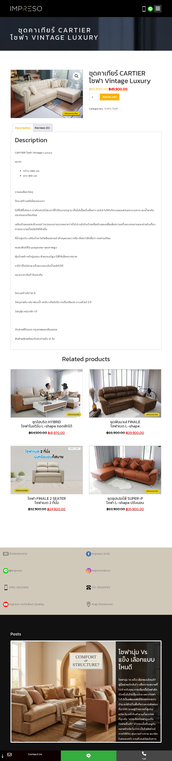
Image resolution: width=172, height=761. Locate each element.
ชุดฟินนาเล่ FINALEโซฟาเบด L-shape (125, 424)
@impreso (15, 570)
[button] (76, 76)
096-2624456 (18, 587)
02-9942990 (101, 587)
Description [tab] (22, 128)
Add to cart (110, 97)
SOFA (107, 109)
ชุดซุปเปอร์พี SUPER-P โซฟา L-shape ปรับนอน (125, 500)
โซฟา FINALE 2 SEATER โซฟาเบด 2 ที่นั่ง (47, 500)
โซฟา (115, 109)
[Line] (88, 755)
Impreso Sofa (100, 554)
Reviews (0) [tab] (42, 128)
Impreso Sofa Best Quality (26, 604)
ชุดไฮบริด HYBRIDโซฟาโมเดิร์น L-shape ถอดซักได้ (46, 424)
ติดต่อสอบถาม (17, 554)
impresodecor (101, 570)
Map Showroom (102, 604)
